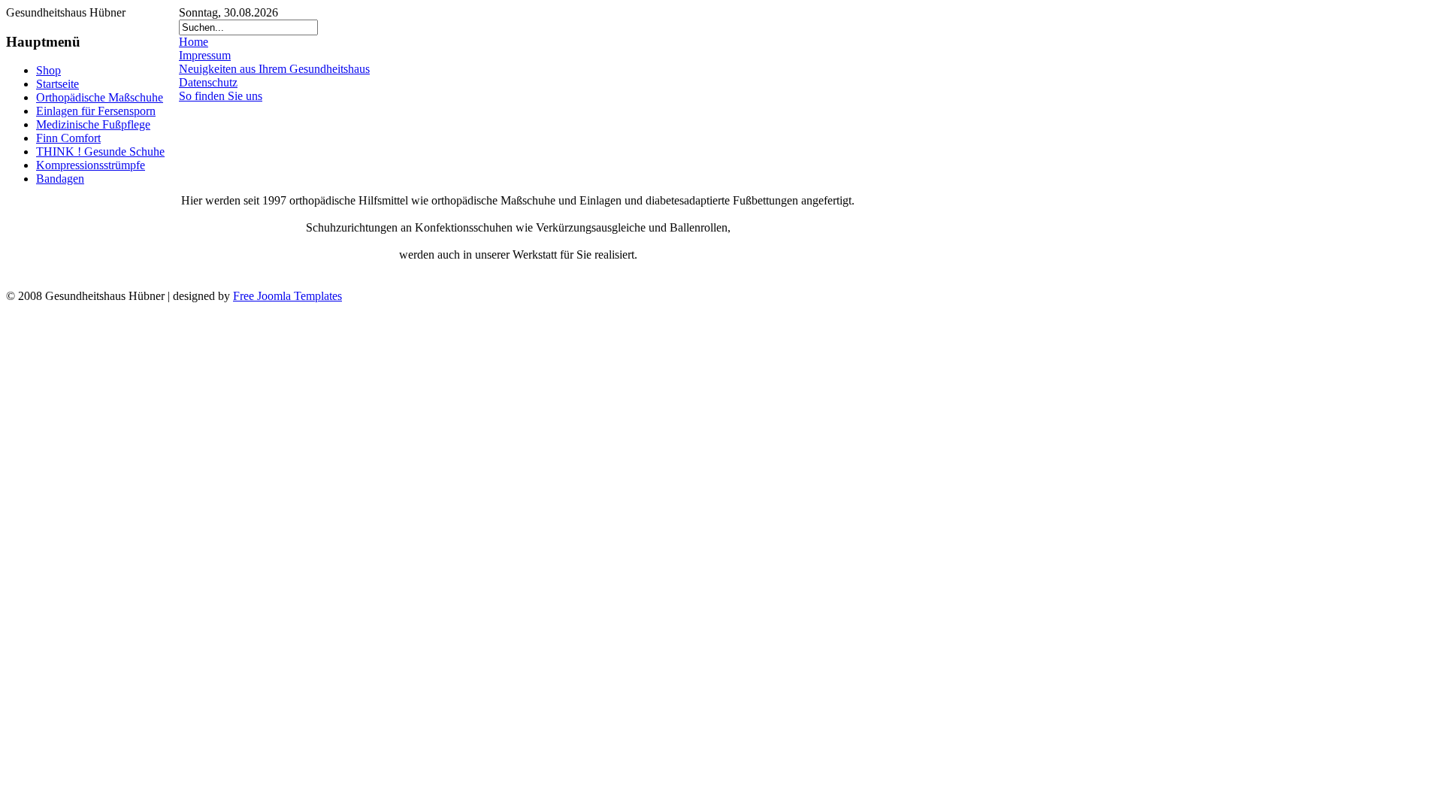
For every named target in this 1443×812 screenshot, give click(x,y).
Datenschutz (208, 82)
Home (193, 41)
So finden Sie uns (220, 95)
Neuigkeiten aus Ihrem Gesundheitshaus (274, 68)
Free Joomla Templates (287, 295)
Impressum (205, 55)
